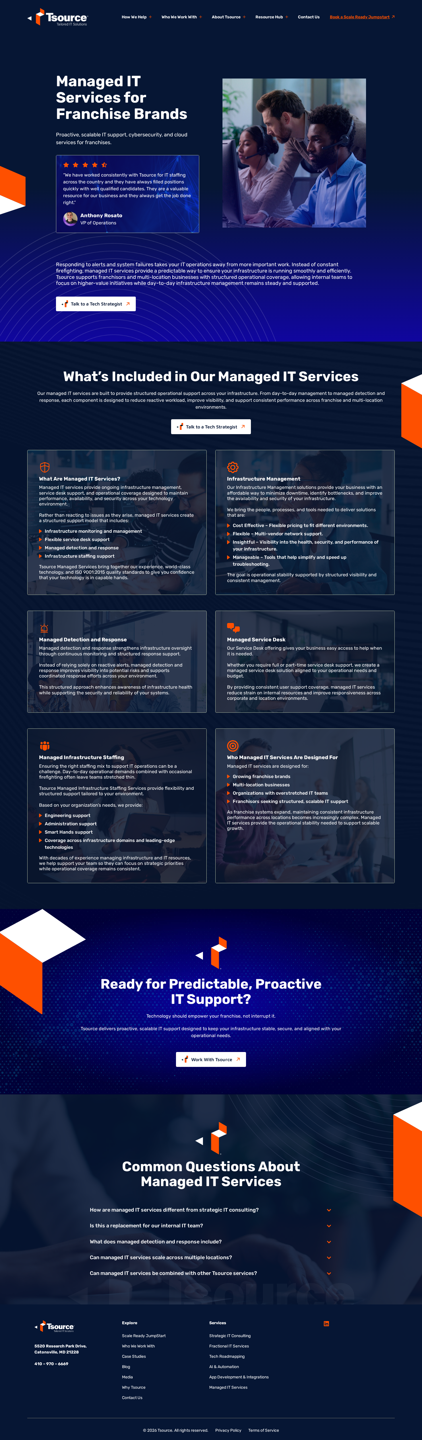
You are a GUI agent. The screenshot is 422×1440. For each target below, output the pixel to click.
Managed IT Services (228, 1387)
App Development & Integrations (239, 1377)
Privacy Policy (228, 1430)
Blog (126, 1366)
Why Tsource (134, 1387)
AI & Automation (224, 1366)
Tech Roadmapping (227, 1356)
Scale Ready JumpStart (144, 1335)
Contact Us (132, 1397)
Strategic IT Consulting (230, 1335)
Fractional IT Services (229, 1346)
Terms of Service (263, 1430)
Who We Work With (138, 1346)
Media (127, 1377)
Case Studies (134, 1356)
